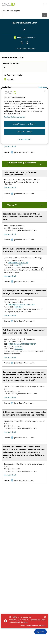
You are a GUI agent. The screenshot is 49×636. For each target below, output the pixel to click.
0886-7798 (18, 265)
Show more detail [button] (10, 146)
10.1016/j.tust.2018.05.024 (18, 263)
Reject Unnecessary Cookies (24, 124)
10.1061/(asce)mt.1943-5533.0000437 (22, 344)
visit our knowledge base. (18, 622)
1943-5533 (18, 349)
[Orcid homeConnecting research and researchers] (8, 4)
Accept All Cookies (24, 132)
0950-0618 (18, 307)
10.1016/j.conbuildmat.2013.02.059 (21, 304)
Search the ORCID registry (11, 11)
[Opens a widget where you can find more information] (40, 632)
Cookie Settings (24, 139)
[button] (42, 87)
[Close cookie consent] (44, 91)
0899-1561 (18, 346)
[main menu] (45, 4)
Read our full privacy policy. (14, 117)
